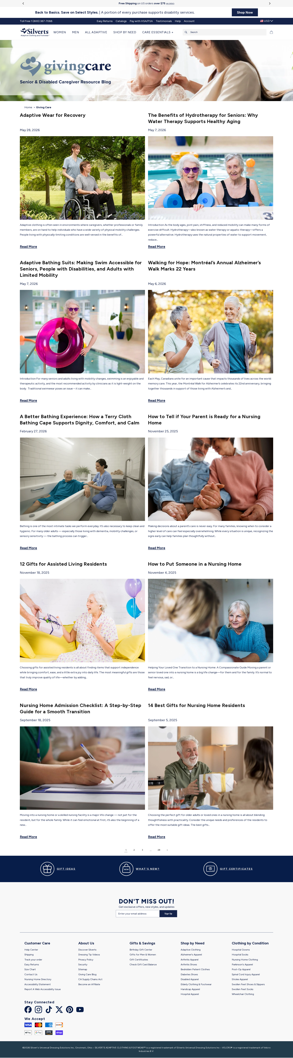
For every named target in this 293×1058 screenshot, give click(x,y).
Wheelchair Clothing (243, 994)
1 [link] (126, 850)
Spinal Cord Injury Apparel (246, 974)
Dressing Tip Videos (89, 954)
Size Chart (30, 969)
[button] (61, 32)
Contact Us (30, 974)
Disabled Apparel (190, 979)
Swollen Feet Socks (242, 989)
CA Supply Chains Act (90, 979)
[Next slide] (270, 3)
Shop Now (245, 12)
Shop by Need (192, 943)
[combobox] (225, 32)
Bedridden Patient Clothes (195, 969)
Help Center (31, 949)
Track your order (33, 959)
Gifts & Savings (142, 943)
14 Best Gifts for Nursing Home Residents (196, 705)
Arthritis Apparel (189, 959)
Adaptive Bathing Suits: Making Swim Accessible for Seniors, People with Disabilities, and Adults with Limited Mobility (81, 269)
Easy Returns (31, 964)
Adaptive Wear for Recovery (53, 115)
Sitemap (82, 969)
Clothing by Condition (250, 943)
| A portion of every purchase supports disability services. (115, 12)
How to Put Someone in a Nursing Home (195, 564)
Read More (28, 247)
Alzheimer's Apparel (191, 954)
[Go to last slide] (23, 3)
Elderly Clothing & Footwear (196, 984)
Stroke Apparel (240, 979)
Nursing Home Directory (37, 979)
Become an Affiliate (89, 984)
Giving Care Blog (87, 974)
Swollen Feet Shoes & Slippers (248, 984)
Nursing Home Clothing (245, 959)
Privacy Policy (85, 959)
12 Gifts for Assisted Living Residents (63, 564)
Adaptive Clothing (191, 949)
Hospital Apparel (190, 994)
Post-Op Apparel (241, 969)
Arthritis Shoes (189, 964)
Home (28, 107)
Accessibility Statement (37, 984)
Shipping (29, 954)
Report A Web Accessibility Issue (42, 989)
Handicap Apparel (190, 989)
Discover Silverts (87, 949)
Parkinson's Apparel (242, 964)
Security (82, 964)
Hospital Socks (240, 954)
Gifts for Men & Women (143, 954)
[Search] (186, 32)
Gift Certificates (139, 959)
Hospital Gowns (241, 949)
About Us (86, 943)
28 (159, 850)
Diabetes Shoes (189, 974)
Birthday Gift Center (141, 949)
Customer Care (37, 943)
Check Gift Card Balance (143, 964)
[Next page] (167, 850)
